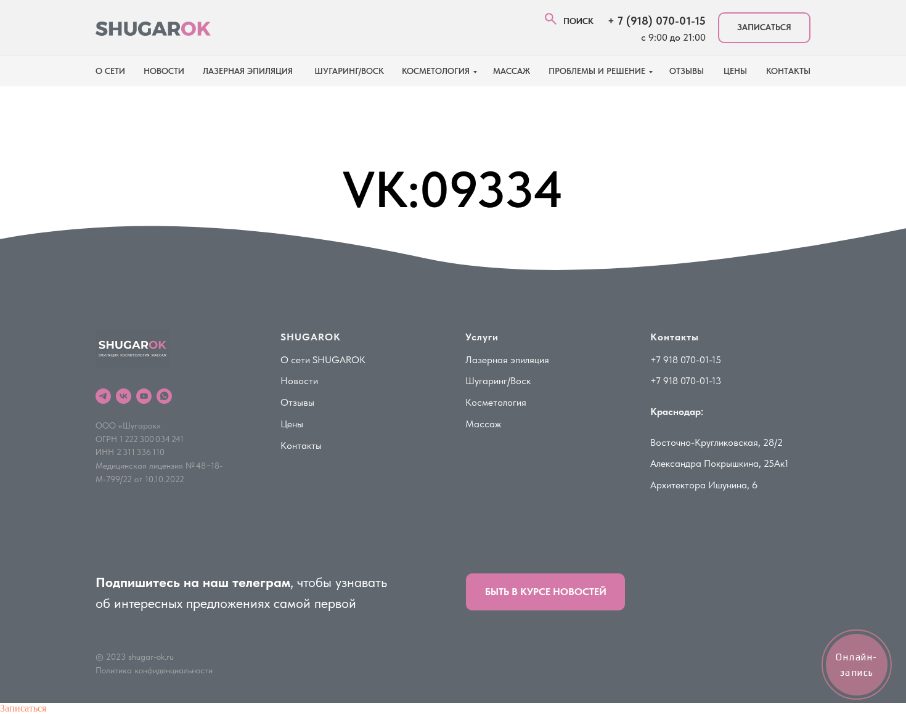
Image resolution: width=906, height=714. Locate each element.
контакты (788, 71)
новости (164, 71)
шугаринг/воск (349, 71)
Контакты (301, 445)
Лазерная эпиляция (507, 360)
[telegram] (103, 396)
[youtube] (144, 396)
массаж (511, 71)
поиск (578, 21)
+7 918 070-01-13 (685, 381)
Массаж (483, 424)
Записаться (23, 708)
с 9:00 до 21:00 (673, 37)
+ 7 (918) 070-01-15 (657, 20)
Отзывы (686, 71)
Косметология (436, 71)
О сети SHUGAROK (322, 360)
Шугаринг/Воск (498, 381)
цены (735, 71)
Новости (299, 381)
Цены (291, 424)
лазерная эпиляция (248, 71)
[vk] (123, 396)
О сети (110, 71)
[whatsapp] (164, 396)
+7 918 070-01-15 (685, 360)
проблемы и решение (597, 71)
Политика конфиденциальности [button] (154, 670)
